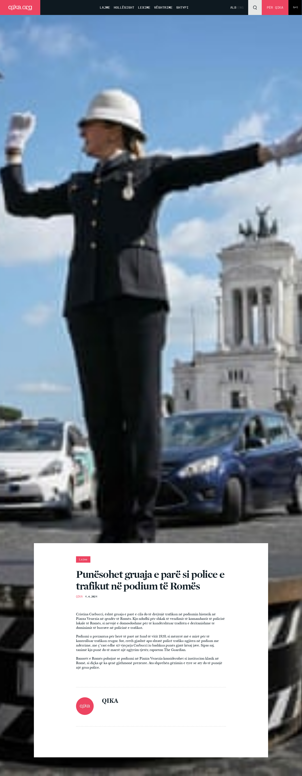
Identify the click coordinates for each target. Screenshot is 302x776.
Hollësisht (124, 7)
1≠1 (295, 7)
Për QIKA (275, 7)
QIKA (79, 596)
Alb (233, 7)
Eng (240, 7)
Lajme (105, 7)
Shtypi (182, 7)
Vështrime (163, 7)
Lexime (144, 7)
